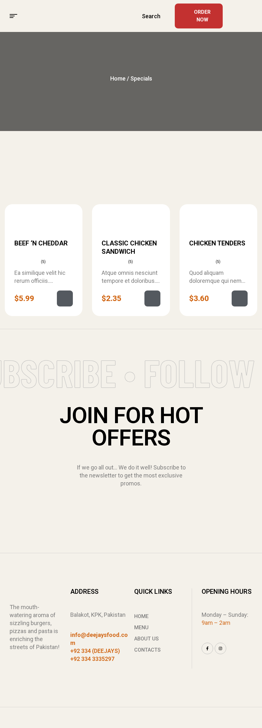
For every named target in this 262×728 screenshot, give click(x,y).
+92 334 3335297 (92, 658)
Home (118, 78)
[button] (249, 16)
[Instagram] (220, 648)
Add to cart (65, 298)
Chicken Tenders (217, 243)
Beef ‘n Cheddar (41, 243)
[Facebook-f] (207, 648)
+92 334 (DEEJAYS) (95, 650)
